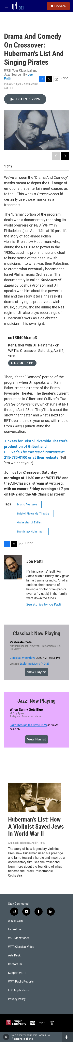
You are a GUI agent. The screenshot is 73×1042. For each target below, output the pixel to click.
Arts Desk (14, 955)
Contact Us (15, 964)
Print (64, 78)
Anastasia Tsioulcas (19, 842)
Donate (60, 6)
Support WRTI (17, 972)
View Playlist (36, 672)
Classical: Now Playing (36, 633)
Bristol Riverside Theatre (33, 513)
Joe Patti (34, 561)
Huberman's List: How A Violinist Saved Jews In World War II (36, 826)
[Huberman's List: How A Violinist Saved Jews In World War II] (34, 797)
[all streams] (67, 1037)
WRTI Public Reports (21, 981)
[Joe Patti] (13, 567)
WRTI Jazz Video (19, 938)
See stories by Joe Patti (43, 604)
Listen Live (14, 929)
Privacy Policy (17, 999)
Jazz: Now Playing (36, 701)
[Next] (65, 156)
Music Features (27, 504)
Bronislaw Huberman (30, 531)
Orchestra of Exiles (29, 522)
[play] (6, 1037)
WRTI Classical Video (21, 946)
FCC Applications (19, 990)
